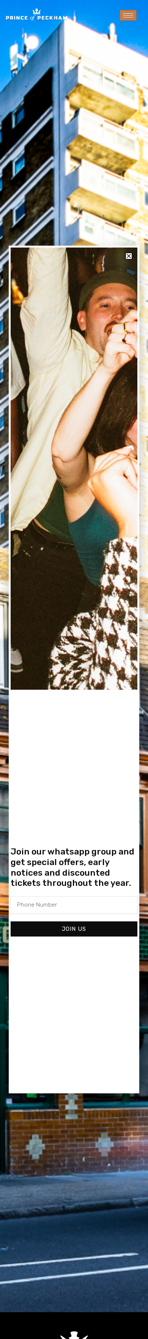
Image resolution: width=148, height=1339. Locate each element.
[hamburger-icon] (128, 15)
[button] (129, 256)
